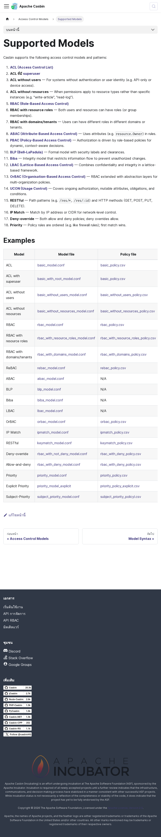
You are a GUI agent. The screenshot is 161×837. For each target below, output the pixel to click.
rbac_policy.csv (112, 325)
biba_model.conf (50, 400)
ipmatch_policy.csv (114, 432)
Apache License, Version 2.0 (125, 807)
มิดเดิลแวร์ (11, 627)
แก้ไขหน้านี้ (17, 515)
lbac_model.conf (50, 411)
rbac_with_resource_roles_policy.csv (128, 338)
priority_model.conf (52, 475)
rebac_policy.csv (113, 368)
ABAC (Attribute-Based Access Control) (43, 134)
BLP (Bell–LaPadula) (26, 152)
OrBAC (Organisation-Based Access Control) (48, 176)
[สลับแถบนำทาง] (6, 6)
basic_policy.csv (112, 265)
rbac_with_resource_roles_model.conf (66, 338)
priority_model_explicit (54, 486)
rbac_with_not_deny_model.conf (62, 454)
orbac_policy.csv (113, 422)
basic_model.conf (51, 265)
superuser (31, 73)
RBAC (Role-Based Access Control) (39, 104)
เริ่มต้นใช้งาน (13, 607)
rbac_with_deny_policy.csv (120, 454)
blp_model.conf (49, 389)
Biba (13, 158)
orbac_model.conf (51, 422)
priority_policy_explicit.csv (120, 486)
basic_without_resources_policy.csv (127, 311)
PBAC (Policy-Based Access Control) (40, 140)
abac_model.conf (50, 379)
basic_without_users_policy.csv (124, 295)
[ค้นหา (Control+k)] (154, 6)
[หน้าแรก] (7, 19)
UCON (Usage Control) (28, 188)
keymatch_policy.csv (116, 443)
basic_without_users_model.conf (62, 295)
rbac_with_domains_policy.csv (123, 354)
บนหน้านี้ (12, 30)
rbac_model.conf (50, 325)
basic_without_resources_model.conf (65, 311)
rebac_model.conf (51, 368)
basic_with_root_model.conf (59, 279)
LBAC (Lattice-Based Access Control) (41, 165)
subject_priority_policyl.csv (120, 497)
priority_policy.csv (113, 475)
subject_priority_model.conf (58, 497)
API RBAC (11, 620)
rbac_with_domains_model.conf (61, 354)
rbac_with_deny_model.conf (58, 464)
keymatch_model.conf (54, 443)
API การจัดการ (14, 614)
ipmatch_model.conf (53, 432)
